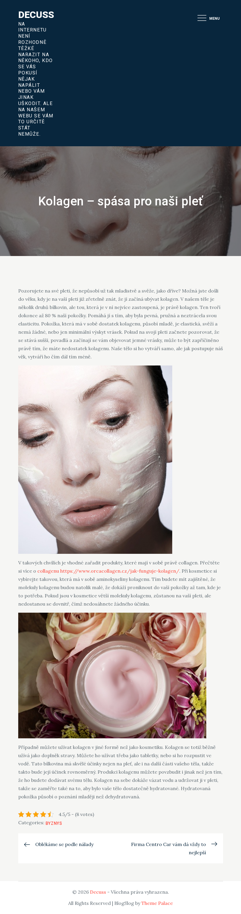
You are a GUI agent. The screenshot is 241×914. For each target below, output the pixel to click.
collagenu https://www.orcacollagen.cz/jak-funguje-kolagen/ (108, 571)
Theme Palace (157, 903)
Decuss (36, 14)
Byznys (54, 823)
